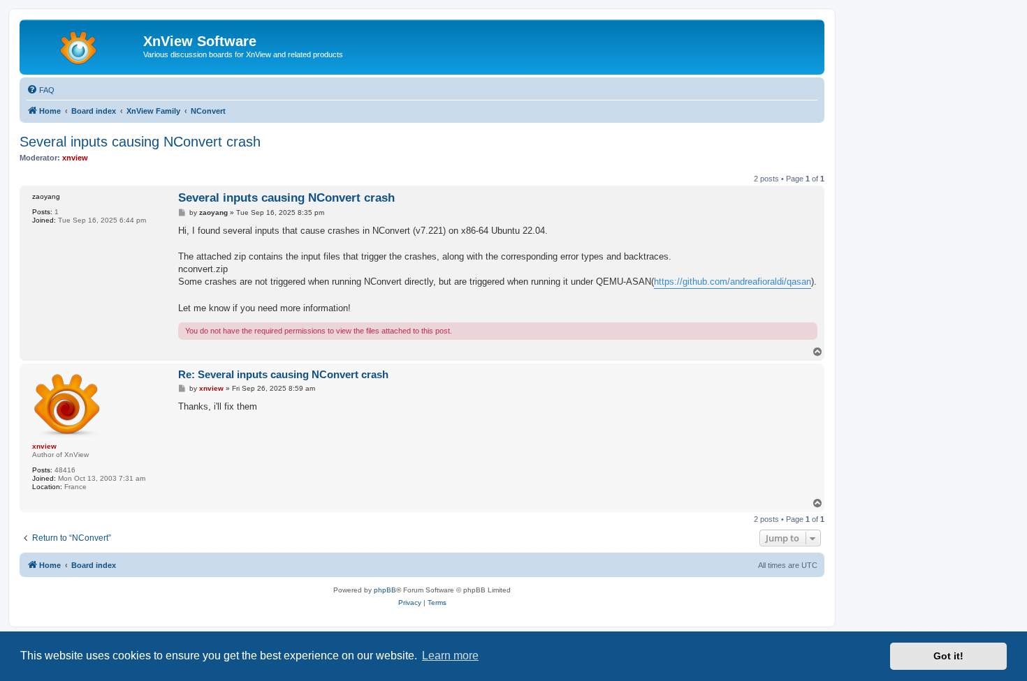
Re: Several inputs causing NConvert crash (283, 374)
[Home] (83, 45)
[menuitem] (40, 90)
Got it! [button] (948, 655)
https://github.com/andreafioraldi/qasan (732, 281)
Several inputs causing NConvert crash (140, 141)
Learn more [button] (450, 655)
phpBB (385, 590)
